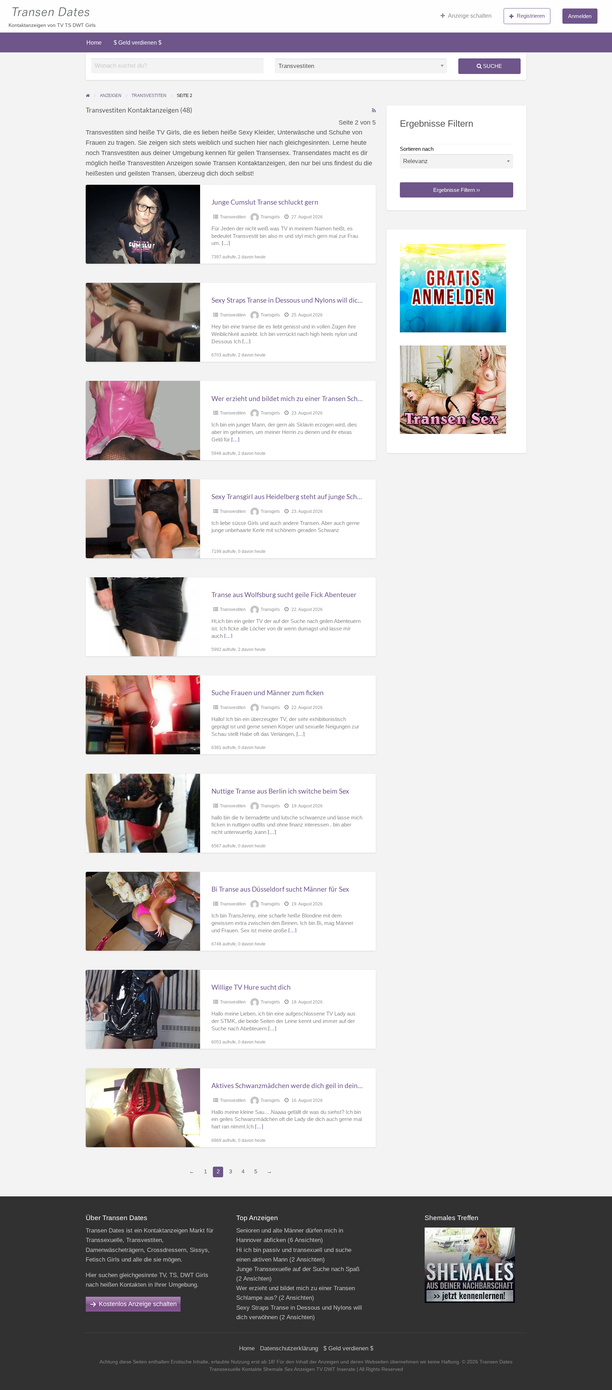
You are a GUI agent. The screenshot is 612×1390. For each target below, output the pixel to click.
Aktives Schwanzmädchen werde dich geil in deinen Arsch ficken (307, 1085)
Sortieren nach (417, 149)
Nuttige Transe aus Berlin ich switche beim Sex (280, 791)
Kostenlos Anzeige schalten (138, 1304)
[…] (226, 243)
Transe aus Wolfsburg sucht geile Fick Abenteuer (284, 594)
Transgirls (270, 216)
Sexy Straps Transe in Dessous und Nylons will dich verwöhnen (304, 300)
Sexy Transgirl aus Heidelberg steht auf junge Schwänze (293, 496)
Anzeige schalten (470, 16)
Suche (492, 66)
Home (94, 43)
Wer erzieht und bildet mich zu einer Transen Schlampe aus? (300, 398)
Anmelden (579, 16)
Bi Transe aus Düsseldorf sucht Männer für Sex (280, 889)
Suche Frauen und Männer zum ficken (267, 692)
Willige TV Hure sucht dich (251, 987)
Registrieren (531, 16)
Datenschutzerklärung (289, 1348)
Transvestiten (233, 216)
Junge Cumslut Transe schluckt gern (264, 202)
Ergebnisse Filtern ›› (456, 190)
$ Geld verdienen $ (138, 43)
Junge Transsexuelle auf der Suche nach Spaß (297, 1269)
